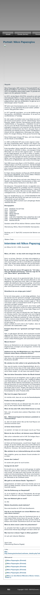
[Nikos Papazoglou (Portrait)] (15, 560)
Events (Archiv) (23, 34)
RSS (8, 589)
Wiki (5, 552)
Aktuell (8, 34)
